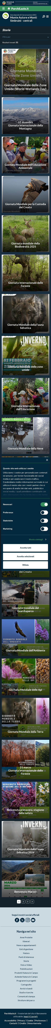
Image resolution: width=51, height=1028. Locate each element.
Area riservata (34, 1023)
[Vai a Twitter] (22, 920)
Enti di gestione (26, 949)
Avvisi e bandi (26, 988)
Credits (22, 1023)
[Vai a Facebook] (17, 920)
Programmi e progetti (26, 980)
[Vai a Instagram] (28, 920)
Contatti (13, 1023)
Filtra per (6, 37)
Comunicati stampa (26, 996)
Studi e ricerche (26, 992)
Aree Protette (26, 937)
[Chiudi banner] (47, 460)
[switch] (44, 512)
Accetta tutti (25, 548)
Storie (26, 961)
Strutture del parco (26, 1000)
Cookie (30, 1020)
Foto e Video (26, 965)
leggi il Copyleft (31, 1016)
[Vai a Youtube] (33, 920)
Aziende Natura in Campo (26, 976)
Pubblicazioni (26, 969)
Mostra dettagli (36, 539)
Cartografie (26, 984)
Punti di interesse (26, 957)
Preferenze (40, 1020)
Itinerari (26, 941)
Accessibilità (10, 1020)
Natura (26, 953)
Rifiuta (25, 565)
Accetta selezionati (25, 556)
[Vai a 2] (32, 901)
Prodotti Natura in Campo (26, 972)
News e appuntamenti (26, 945)
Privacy (21, 1020)
